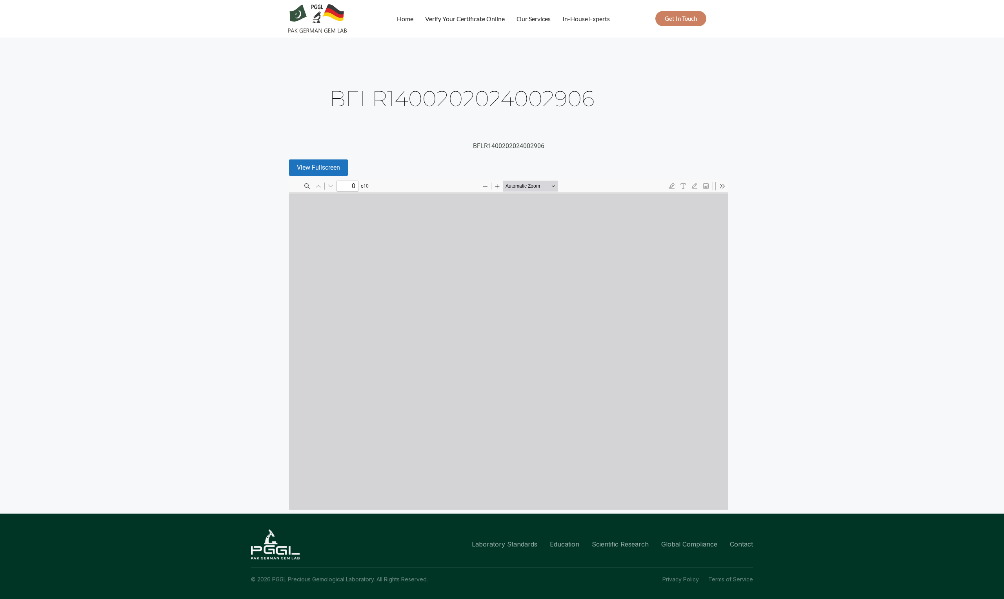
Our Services (534, 18)
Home (405, 18)
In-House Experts (586, 18)
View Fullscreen (318, 167)
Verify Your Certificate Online (465, 18)
